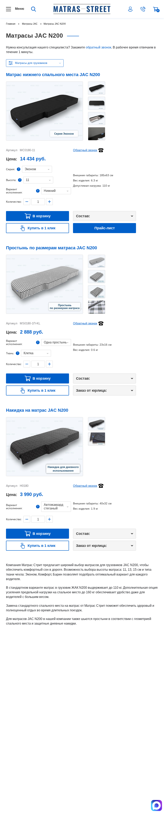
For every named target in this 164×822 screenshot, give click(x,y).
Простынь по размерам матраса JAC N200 (51, 247)
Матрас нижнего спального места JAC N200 (53, 74)
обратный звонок (98, 47)
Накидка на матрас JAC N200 (37, 410)
